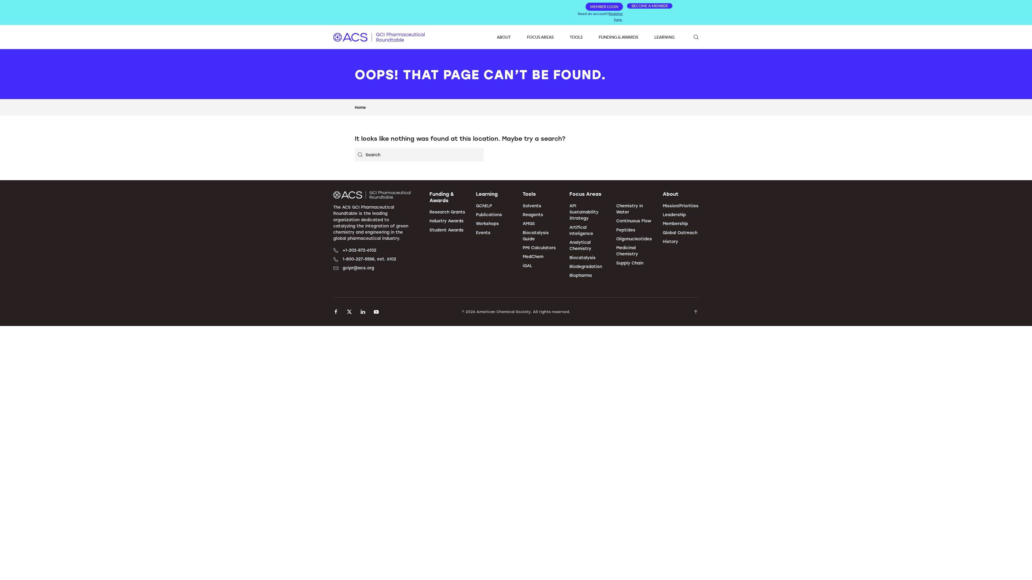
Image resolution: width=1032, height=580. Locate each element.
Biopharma (580, 275)
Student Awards (446, 230)
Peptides (625, 230)
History (670, 241)
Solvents (532, 205)
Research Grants (447, 212)
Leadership (674, 214)
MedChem (533, 256)
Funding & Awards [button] (618, 37)
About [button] (504, 37)
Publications (489, 214)
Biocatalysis (582, 257)
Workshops (487, 223)
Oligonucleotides (634, 238)
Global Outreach (680, 232)
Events (483, 232)
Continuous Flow (633, 220)
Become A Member (650, 5)
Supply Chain (629, 263)
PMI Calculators (539, 247)
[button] (696, 37)
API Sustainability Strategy (584, 212)
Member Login (604, 6)
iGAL (527, 265)
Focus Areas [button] (540, 37)
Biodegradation (585, 266)
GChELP (484, 205)
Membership (675, 223)
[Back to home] (379, 37)
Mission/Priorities (680, 205)
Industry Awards (446, 220)
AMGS (529, 223)
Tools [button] (576, 37)
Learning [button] (664, 37)
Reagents (533, 214)
